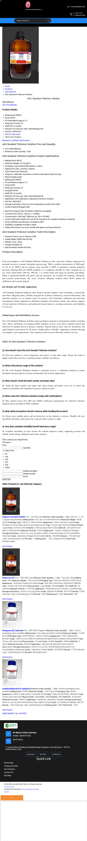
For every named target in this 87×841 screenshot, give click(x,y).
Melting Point (10, 161)
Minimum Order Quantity (15, 151)
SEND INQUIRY (8, 713)
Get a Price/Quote (9, 105)
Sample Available (12, 245)
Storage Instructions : (21, 591)
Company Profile (11, 766)
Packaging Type (11, 166)
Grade (7, 207)
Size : (65, 578)
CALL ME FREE (21, 713)
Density (8, 196)
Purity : (16, 528)
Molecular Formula (12, 188)
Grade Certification (13, 219)
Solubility (9, 225)
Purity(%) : (42, 528)
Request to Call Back (10, 140)
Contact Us (8, 772)
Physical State (10, 177)
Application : (61, 530)
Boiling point (10, 180)
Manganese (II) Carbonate (12, 630)
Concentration (11, 216)
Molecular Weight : (25, 580)
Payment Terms (11, 236)
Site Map (7, 775)
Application (9, 199)
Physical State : (37, 586)
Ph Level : (30, 539)
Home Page (8, 763)
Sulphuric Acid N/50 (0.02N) (13, 517)
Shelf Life (8, 193)
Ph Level (8, 182)
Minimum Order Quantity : (54, 517)
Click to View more (12, 134)
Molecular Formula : (32, 530)
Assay (7, 222)
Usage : (59, 583)
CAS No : (52, 536)
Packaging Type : (25, 522)
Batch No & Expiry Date (14, 211)
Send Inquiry (25, 140)
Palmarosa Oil (8, 578)
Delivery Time (10, 242)
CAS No (8, 201)
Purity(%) (8, 191)
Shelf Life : (72, 697)
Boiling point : (50, 539)
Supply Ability (10, 239)
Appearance (10, 169)
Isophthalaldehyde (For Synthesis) (16, 689)
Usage (7, 174)
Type (7, 171)
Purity (7, 185)
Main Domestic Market (14, 247)
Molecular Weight (12, 163)
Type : (58, 525)
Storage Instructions (13, 204)
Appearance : (58, 522)
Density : (24, 705)
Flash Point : (71, 594)
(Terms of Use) (9, 786)
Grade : (27, 536)
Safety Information (13, 227)
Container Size (11, 214)
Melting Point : (41, 520)
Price (7, 149)
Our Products (9, 769)
